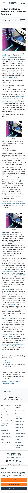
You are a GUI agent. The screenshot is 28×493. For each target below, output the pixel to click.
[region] (14, 479)
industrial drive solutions (9, 77)
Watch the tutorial (7, 334)
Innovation (10, 391)
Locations (4, 409)
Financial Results (20, 411)
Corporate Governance (18, 417)
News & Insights (5, 433)
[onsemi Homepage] (13, 2)
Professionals (19, 436)
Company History (6, 418)
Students (17, 439)
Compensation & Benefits (20, 446)
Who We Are (18, 442)
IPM (20, 182)
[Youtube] (10, 461)
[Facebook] (17, 461)
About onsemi (5, 406)
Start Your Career (20, 433)
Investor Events (19, 421)
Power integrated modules (10, 102)
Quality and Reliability (4, 424)
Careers (17, 430)
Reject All (14, 479)
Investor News (19, 424)
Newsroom (4, 430)
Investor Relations (18, 407)
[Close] (26, 467)
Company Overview (7, 415)
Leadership (4, 412)
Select (22, 21)
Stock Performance (20, 414)
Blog (2, 439)
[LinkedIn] (7, 461)
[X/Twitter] (14, 461)
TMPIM (4, 234)
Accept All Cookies (14, 484)
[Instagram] (20, 461)
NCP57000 (21, 275)
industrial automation (8, 57)
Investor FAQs (19, 427)
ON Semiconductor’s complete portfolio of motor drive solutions (13, 344)
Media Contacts (5, 442)
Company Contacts (6, 421)
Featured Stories (6, 436)
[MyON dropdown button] (24, 3)
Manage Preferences (14, 488)
